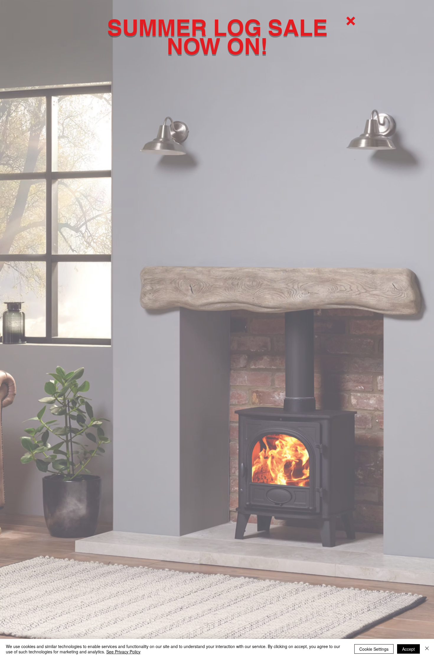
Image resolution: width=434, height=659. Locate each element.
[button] (350, 21)
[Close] (426, 649)
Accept (408, 649)
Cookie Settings (374, 649)
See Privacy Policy (123, 652)
